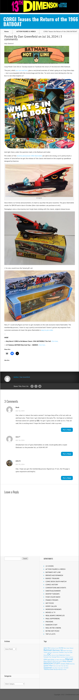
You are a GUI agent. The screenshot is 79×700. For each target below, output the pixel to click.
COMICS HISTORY (52, 585)
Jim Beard (57, 659)
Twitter (39, 386)
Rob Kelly (72, 664)
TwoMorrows (48, 669)
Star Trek (60, 666)
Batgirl (71, 648)
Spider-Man (48, 665)
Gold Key (62, 657)
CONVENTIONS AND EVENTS (56, 588)
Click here (54, 341)
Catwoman (55, 652)
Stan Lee (55, 666)
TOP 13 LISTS (50, 634)
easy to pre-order (47, 330)
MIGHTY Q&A (51, 661)
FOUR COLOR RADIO (53, 597)
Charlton (61, 652)
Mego (45, 661)
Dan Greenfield (28, 36)
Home (6, 31)
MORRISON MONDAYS (53, 609)
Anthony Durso (54, 648)
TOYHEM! (65, 668)
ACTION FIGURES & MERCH (26, 31)
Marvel (69, 659)
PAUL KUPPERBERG (53, 619)
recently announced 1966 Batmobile (29, 156)
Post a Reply (67, 430)
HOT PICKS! (50, 603)
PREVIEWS (49, 622)
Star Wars (66, 666)
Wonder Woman (58, 669)
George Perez (56, 657)
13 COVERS (50, 566)
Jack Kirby (50, 659)
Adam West (47, 648)
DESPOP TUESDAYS (52, 594)
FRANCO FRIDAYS (52, 600)
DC (49, 654)
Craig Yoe (66, 652)
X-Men (64, 669)
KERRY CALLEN (51, 606)
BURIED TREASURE (52, 578)
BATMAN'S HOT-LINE (53, 572)
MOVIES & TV (50, 612)
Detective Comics (64, 655)
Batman (48, 650)
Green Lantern (69, 657)
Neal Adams (67, 661)
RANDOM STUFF (51, 625)
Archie (61, 648)
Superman (48, 667)
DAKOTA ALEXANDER (53, 591)
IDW (45, 659)
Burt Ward (69, 650)
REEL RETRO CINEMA (53, 628)
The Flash (55, 668)
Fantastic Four (47, 657)
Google (32, 386)
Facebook (36, 386)
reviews (63, 664)
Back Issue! (67, 648)
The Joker (60, 668)
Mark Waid (62, 659)
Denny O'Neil (55, 655)
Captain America (48, 652)
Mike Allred (59, 661)
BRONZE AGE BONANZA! (54, 575)
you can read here (22, 70)
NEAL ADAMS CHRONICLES (55, 615)
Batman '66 (58, 650)
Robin (68, 664)
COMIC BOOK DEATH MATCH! (56, 581)
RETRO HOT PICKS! (52, 631)
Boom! (64, 650)
